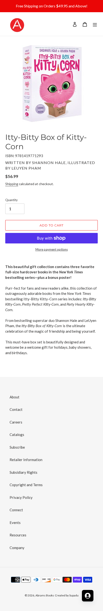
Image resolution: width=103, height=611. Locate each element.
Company (17, 547)
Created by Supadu (67, 595)
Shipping (11, 184)
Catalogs (17, 434)
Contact (16, 409)
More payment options (51, 249)
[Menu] (95, 24)
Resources (18, 535)
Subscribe (17, 447)
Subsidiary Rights (23, 472)
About (14, 397)
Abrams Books (44, 595)
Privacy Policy (21, 497)
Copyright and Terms (26, 485)
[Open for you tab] (87, 595)
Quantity (11, 200)
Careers (16, 422)
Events (15, 522)
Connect (16, 510)
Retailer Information (26, 459)
